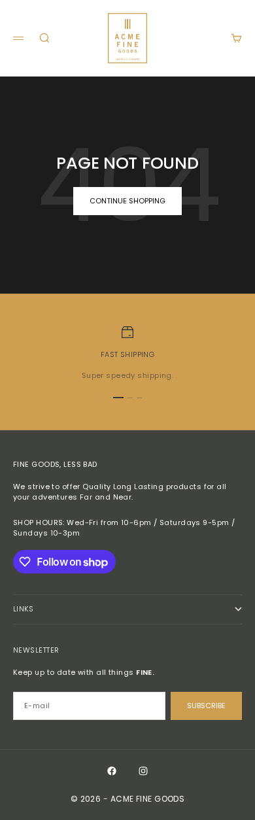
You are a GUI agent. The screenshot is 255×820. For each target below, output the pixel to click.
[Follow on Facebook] (112, 771)
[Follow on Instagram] (143, 771)
